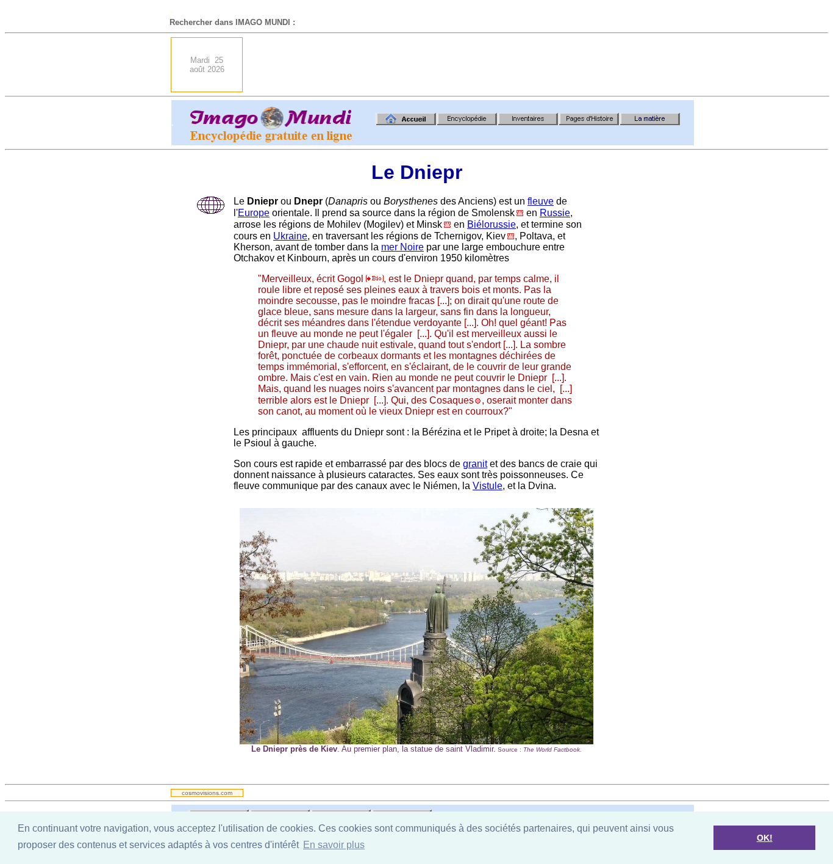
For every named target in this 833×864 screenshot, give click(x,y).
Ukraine (290, 236)
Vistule (487, 486)
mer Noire (402, 247)
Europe (254, 213)
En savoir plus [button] (334, 845)
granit (475, 464)
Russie (555, 213)
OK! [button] (765, 838)
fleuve (540, 201)
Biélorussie (491, 224)
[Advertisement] (472, 64)
